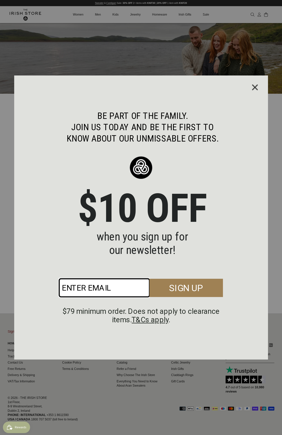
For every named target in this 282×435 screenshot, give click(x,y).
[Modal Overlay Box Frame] (141, 217)
